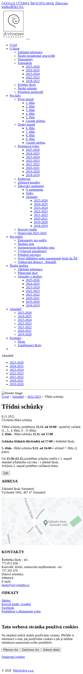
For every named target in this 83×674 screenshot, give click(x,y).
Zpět (5, 473)
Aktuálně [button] (15, 309)
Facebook (8, 607)
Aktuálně (18, 396)
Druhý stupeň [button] (26, 124)
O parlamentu (34, 189)
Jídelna (6, 600)
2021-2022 (33, 164)
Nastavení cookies (13, 657)
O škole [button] (15, 48)
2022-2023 (33, 77)
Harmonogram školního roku (36, 247)
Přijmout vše (10, 649)
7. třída (30, 131)
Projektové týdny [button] (28, 146)
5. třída (30, 117)
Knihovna (24, 179)
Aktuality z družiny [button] (30, 276)
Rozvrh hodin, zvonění (16, 604)
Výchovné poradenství (32, 251)
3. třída (30, 110)
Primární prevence (29, 254)
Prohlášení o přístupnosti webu (21, 611)
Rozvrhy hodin (27, 229)
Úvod (13, 45)
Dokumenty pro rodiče (32, 240)
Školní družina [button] (19, 265)
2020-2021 (33, 168)
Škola (21, 341)
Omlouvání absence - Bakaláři (37, 262)
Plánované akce (28, 273)
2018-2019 (33, 175)
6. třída (30, 128)
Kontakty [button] (16, 338)
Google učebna (35, 121)
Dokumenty (25, 59)
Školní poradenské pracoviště (36, 55)
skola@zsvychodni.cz (15, 585)
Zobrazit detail (51, 649)
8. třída (30, 135)
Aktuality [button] (32, 197)
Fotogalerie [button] (25, 63)
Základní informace (30, 52)
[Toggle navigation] (27, 39)
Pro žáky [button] (15, 95)
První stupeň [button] (26, 99)
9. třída (30, 139)
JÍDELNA (17, 7)
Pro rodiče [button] (16, 236)
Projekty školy (27, 84)
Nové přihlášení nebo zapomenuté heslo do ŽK (48, 258)
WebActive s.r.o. (23, 670)
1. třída (30, 103)
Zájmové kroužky (29, 182)
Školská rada (26, 244)
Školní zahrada (27, 88)
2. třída (30, 106)
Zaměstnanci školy (30, 345)
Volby (29, 193)
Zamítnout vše (30, 649)
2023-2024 (33, 74)
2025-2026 (33, 66)
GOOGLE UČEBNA (16, 3)
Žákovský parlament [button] (31, 186)
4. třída (30, 113)
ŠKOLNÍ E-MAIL (42, 3)
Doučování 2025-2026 (32, 233)
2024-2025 (33, 70)
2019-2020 (33, 171)
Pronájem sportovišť (31, 92)
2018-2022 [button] (33, 81)
